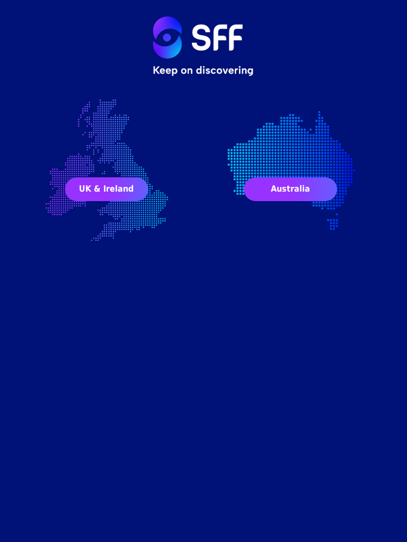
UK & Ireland (106, 189)
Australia (290, 189)
